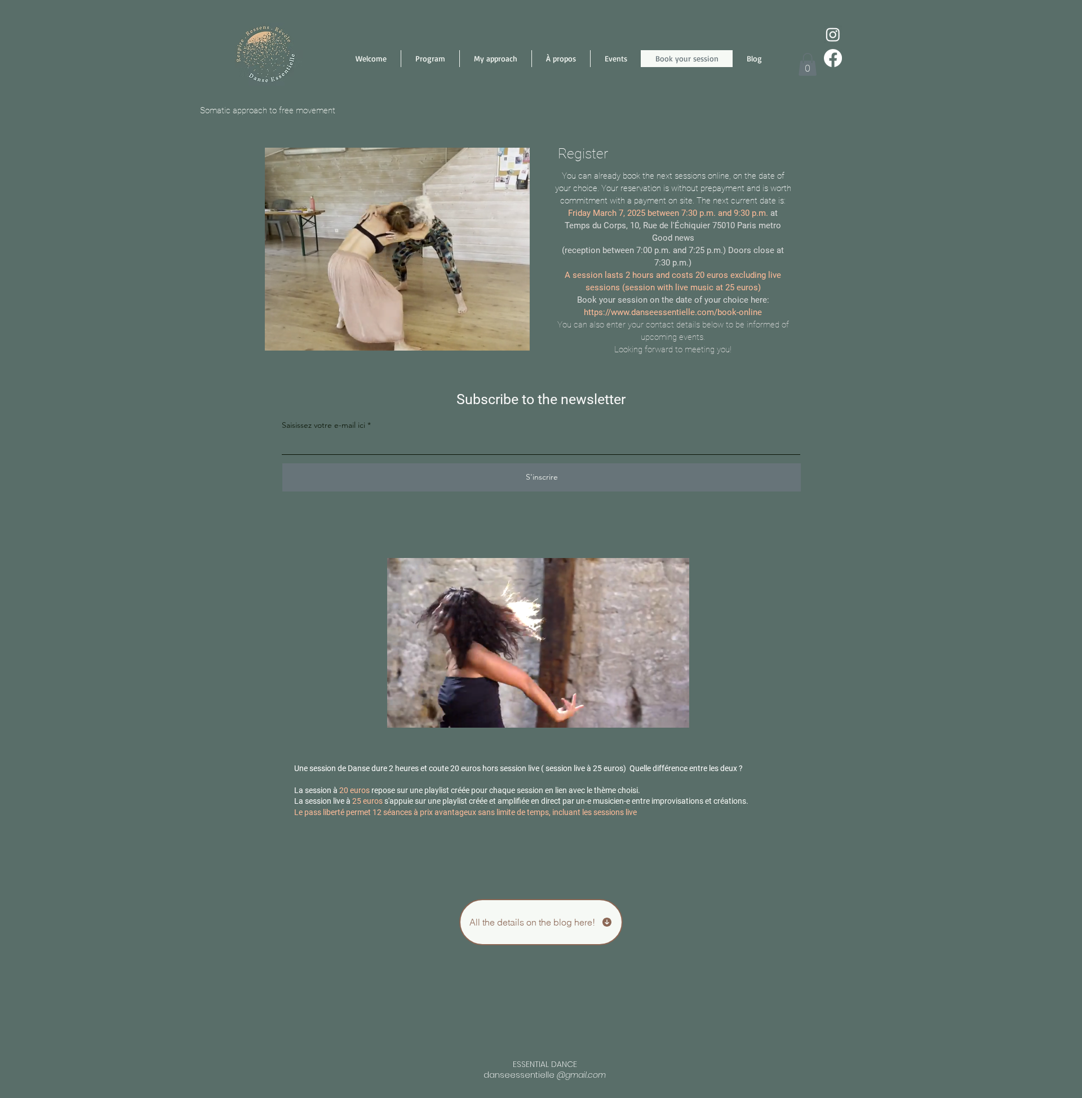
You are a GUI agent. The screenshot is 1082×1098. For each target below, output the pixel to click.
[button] (807, 64)
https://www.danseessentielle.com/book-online (673, 312)
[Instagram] (833, 34)
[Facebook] (833, 58)
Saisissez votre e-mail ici (323, 425)
